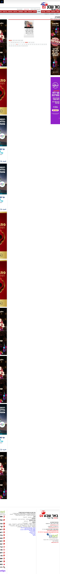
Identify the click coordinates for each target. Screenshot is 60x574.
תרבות (30, 11)
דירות (14, 525)
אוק (29, 42)
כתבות (57, 13)
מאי (18, 42)
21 (9, 45)
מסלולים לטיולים (32, 530)
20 (46, 44)
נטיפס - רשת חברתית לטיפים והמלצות (28, 527)
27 (21, 45)
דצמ (33, 42)
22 (11, 45)
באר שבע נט (57, 18)
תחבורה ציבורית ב (27, 526)
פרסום (34, 535)
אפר (15, 42)
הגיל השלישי (19, 526)
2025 (19, 40)
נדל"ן (34, 11)
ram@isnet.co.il (54, 525)
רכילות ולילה (20, 524)
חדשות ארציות (32, 523)
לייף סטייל (15, 524)
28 (23, 45)
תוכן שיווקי (26, 521)
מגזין (39, 11)
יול (21, 42)
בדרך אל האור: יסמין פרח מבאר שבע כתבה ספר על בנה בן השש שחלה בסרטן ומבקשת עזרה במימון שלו (29, 33)
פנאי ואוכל (25, 525)
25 (17, 45)
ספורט (48, 11)
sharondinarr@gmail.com (52, 530)
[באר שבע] (50, 10)
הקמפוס (21, 11)
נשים (10, 524)
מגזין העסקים (32, 520)
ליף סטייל (47, 13)
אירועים (33, 525)
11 (28, 44)
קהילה (43, 11)
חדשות (53, 11)
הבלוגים (33, 518)
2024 (16, 40)
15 (36, 44)
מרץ (13, 42)
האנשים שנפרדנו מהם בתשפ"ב (19, 513)
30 (27, 45)
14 (34, 44)
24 (15, 45)
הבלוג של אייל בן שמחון (30, 519)
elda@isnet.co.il (54, 542)
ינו (9, 42)
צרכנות (10, 11)
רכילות (15, 11)
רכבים (10, 525)
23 (13, 45)
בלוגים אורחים (14, 519)
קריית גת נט (33, 533)
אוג (23, 42)
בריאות (5, 11)
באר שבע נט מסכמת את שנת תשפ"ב (27, 512)
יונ (19, 42)
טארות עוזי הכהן (22, 519)
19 (44, 44)
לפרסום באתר (19, 9)
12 (30, 44)
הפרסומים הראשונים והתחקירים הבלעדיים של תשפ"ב (24, 514)
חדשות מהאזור (25, 523)
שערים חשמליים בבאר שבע (29, 528)
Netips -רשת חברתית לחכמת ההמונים (27, 529)
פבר (11, 42)
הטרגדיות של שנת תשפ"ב (20, 515)
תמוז (25, 11)
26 (19, 45)
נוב (31, 42)
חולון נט (33, 534)
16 (38, 44)
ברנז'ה (20, 525)
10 (26, 44)
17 (40, 44)
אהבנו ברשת (32, 525)
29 (25, 45)
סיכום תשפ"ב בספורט (31, 513)
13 (32, 44)
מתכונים (52, 13)
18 (42, 44)
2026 (22, 40)
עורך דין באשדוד (32, 532)
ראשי (57, 11)
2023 (14, 40)
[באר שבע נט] (49, 518)
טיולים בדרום (32, 531)
